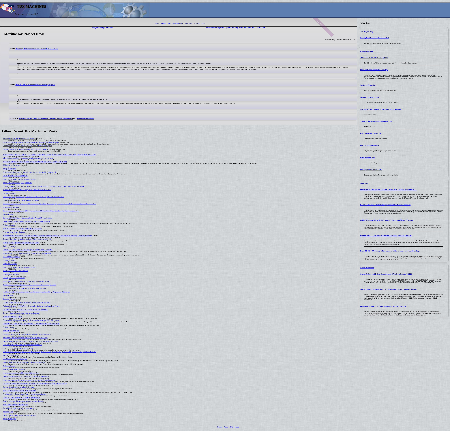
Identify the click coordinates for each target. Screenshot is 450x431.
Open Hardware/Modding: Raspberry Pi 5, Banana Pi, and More (24, 288)
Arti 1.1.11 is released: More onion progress (35, 84)
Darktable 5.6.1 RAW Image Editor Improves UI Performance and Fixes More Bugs (390, 251)
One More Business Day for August (15, 359)
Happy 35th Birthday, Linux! (12, 316)
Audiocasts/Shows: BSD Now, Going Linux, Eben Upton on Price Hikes (27, 190)
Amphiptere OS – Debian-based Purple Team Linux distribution (24, 394)
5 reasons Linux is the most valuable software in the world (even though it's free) (30, 341)
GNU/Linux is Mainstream (12, 165)
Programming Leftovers (102, 28)
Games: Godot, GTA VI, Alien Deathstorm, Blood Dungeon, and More (26, 302)
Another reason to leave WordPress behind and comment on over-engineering (29, 285)
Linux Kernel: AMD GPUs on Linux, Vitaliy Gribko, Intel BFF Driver (25, 309)
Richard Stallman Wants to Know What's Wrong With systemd (24, 362)
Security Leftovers (9, 193)
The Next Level (8, 412)
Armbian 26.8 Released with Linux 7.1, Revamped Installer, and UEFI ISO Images (31, 320)
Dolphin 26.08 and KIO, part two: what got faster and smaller (23, 401)
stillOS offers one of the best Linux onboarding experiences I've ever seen (28, 158)
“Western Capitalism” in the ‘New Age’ (374, 70)
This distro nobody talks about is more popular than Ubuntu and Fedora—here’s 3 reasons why (35, 161)
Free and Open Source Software (14, 232)
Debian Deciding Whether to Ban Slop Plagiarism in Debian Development (27, 146)
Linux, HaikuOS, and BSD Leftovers (15, 176)
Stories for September (368, 85)
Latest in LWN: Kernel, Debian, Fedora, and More (19, 415)
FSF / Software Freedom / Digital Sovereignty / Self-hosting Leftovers (26, 281)
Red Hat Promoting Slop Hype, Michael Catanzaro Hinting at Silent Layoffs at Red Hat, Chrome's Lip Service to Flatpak (43, 186)
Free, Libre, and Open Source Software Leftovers (19, 179)
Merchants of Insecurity (11, 355)
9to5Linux (364, 183)
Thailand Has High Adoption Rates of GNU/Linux (19, 139)
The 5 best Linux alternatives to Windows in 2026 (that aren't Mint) (25, 338)
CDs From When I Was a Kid (370, 133)
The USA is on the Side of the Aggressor (374, 58)
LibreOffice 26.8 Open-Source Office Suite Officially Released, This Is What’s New (31, 142)
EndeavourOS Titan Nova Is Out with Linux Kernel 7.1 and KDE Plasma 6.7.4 (388, 189)
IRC (169, 23)
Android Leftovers (9, 225)
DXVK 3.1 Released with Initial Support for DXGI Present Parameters (385, 205)
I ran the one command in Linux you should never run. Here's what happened (29, 380)
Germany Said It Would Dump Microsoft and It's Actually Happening (26, 149)
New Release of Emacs (11, 331)
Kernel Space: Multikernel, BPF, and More (17, 183)
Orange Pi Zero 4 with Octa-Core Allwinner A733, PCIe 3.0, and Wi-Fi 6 (386, 274)
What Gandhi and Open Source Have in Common (19, 390)
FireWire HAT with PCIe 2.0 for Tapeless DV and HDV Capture (383, 306)
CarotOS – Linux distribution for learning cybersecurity (21, 397)
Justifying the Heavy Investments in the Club (376, 121)
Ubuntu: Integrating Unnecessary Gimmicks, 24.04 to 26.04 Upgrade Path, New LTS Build (33, 197)
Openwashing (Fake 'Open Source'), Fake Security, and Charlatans (235, 28)
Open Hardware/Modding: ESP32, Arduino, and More (21, 200)
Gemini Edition (177, 23)
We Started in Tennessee (11, 257)
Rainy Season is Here (367, 157)
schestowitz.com (366, 51)
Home (157, 23)
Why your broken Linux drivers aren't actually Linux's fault (22, 228)
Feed (203, 23)
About (163, 23)
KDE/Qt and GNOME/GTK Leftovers (15, 271)
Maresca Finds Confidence (369, 97)
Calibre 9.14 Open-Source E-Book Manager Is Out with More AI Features (386, 220)
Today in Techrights (9, 169)
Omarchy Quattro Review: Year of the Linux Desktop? (21, 313)
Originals (188, 23)
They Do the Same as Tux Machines (15, 405)
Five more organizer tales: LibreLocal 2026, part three (21, 373)
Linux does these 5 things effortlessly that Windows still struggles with (27, 334)
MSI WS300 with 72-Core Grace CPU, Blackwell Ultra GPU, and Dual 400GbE (388, 289)
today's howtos (8, 214)
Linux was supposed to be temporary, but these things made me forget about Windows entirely (35, 383)
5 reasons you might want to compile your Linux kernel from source (26, 376)
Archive (196, 23)
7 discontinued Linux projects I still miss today (19, 387)
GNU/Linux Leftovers (10, 264)
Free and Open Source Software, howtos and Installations (22, 345)
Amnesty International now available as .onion (36, 49)
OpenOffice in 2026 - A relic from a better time (18, 408)
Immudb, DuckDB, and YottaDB (14, 278)
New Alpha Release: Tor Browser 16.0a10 (374, 38)
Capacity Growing (9, 299)
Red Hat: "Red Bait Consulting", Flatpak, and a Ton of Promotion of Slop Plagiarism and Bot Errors (36, 292)
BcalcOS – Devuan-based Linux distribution (18, 348)
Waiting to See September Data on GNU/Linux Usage (21, 243)
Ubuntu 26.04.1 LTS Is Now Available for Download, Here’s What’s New (385, 235)
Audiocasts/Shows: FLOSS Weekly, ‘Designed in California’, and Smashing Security (31, 306)
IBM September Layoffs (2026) (371, 170)
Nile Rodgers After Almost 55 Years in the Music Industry (380, 109)
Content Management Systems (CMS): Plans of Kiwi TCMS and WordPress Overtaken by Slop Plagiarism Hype (41, 211)
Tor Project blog (366, 32)
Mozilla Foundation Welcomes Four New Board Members (45, 118)
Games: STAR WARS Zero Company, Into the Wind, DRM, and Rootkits (27, 218)
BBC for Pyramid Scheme (369, 145)
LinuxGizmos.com (367, 268)
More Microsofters (85, 118)
